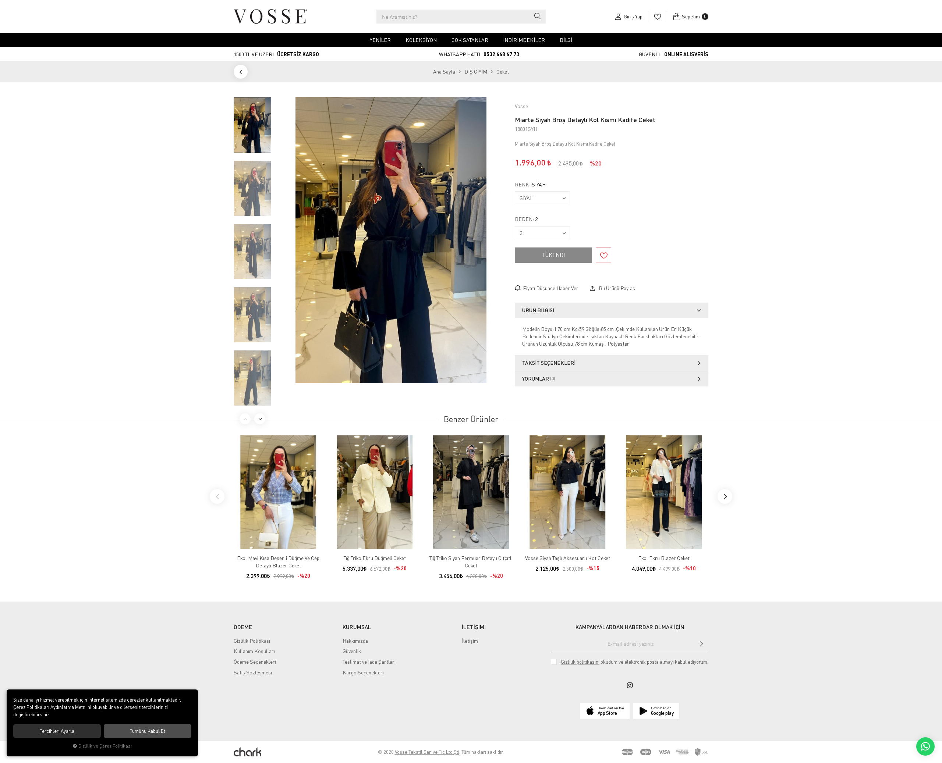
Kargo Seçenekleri (363, 672)
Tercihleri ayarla (57, 731)
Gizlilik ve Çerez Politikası (105, 746)
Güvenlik (352, 651)
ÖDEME (243, 627)
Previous (245, 418)
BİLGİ (566, 40)
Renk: (530, 185)
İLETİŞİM (473, 627)
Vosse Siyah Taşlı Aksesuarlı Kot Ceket (567, 558)
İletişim (470, 641)
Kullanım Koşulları (254, 651)
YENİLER (380, 40)
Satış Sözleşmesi (253, 672)
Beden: (526, 219)
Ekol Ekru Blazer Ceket (664, 558)
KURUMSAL (357, 627)
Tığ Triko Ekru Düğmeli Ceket (375, 558)
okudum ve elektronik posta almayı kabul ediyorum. (634, 662)
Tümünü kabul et (147, 731)
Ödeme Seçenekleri (255, 662)
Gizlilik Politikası (252, 641)
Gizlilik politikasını (580, 662)
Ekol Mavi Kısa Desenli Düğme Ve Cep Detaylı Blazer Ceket (278, 561)
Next (259, 418)
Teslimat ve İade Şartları (369, 662)
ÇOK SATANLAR (469, 40)
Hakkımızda (355, 641)
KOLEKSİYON (421, 40)
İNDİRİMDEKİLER (524, 40)
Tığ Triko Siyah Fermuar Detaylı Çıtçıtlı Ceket (471, 561)
